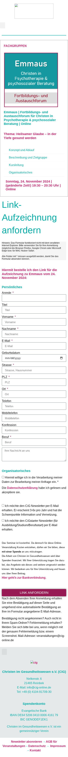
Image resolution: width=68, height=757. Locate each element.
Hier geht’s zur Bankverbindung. (24, 577)
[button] (2, 25)
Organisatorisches (20, 172)
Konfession (9, 425)
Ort (4, 389)
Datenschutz (37, 746)
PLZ (5, 377)
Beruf (5, 437)
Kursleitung (16, 165)
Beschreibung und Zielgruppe (28, 157)
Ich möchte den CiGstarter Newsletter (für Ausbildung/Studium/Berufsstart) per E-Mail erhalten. (30, 525)
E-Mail (6, 340)
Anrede (7, 292)
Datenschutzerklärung (22, 487)
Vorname (8, 316)
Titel (4, 304)
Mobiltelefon (10, 413)
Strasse (7, 365)
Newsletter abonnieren (26, 741)
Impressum (58, 746)
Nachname (9, 328)
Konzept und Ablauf (21, 150)
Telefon (6, 401)
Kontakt (35, 750)
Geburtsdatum (11, 352)
